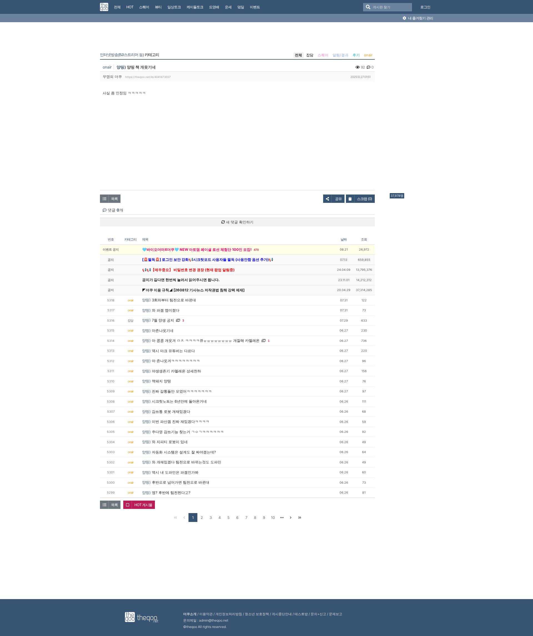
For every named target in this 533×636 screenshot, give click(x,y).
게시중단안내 (282, 614)
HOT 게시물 (143, 505)
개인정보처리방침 (228, 614)
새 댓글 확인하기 (239, 222)
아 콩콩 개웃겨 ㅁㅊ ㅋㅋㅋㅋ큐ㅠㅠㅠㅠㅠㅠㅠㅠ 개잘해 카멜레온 (206, 340)
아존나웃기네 (163, 330)
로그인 (425, 7)
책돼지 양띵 (161, 381)
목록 (114, 198)
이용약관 (206, 614)
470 (256, 249)
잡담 (309, 55)
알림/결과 (340, 55)
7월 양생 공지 (163, 320)
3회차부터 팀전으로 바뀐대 (174, 300)
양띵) (121, 67)
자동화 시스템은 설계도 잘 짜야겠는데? (184, 452)
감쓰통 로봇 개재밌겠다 (171, 411)
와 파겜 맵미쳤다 (165, 310)
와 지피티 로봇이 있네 (170, 442)
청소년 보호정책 (257, 614)
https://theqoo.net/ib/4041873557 (148, 77)
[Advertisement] (412, 109)
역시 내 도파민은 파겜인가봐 (175, 472)
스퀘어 (323, 55)
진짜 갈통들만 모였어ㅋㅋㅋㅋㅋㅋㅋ (182, 391)
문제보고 (335, 614)
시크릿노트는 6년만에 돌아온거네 (179, 401)
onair (368, 55)
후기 (356, 55)
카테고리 (129, 54)
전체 (298, 55)
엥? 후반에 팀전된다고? (171, 492)
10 (273, 517)
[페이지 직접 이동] (281, 517)
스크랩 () (364, 198)
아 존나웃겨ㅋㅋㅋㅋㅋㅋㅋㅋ (176, 361)
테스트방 (301, 614)
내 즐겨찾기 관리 (420, 18)
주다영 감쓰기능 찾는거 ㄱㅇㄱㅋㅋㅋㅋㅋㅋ (188, 432)
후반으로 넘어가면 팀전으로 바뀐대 (180, 482)
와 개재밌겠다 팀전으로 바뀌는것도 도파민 (186, 462)
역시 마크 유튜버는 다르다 (173, 351)
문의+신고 (318, 614)
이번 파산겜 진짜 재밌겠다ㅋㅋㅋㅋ (180, 421)
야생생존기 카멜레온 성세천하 (176, 371)
